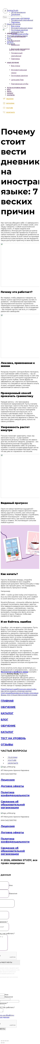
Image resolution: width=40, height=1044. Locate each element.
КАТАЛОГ (7, 713)
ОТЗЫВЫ (7, 744)
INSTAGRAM (10, 103)
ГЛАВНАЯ (7, 700)
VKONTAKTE (10, 112)
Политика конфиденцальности (15, 794)
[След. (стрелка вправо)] (4, 1042)
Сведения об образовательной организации (13, 804)
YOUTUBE (9, 108)
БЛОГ (4, 719)
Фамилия (13, 894)
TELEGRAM (9, 99)
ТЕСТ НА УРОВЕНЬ (13, 738)
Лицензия (8, 779)
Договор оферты (12, 786)
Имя (11, 885)
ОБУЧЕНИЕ (8, 706)
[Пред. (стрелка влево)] (1, 1042)
